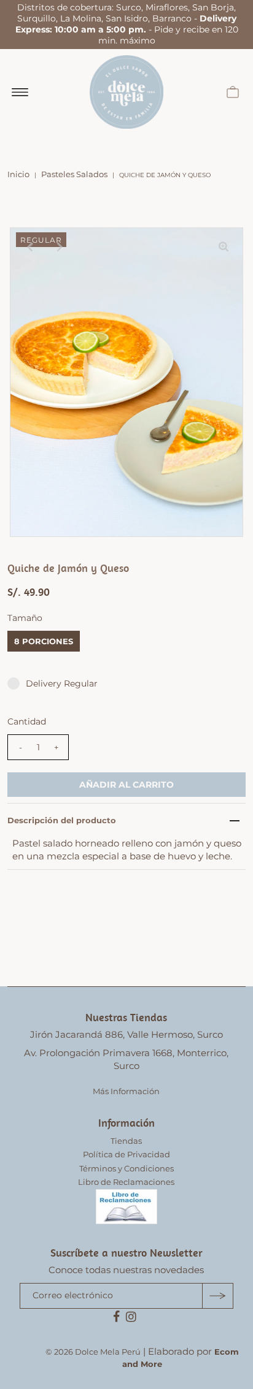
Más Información (126, 1091)
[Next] (59, 247)
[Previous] (29, 247)
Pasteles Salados (74, 174)
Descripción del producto (61, 820)
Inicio (18, 174)
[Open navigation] (20, 92)
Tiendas (126, 1141)
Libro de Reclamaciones (126, 1182)
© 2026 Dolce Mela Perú (93, 1352)
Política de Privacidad (126, 1154)
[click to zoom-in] (223, 247)
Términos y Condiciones (126, 1168)
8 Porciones (43, 641)
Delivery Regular (62, 683)
